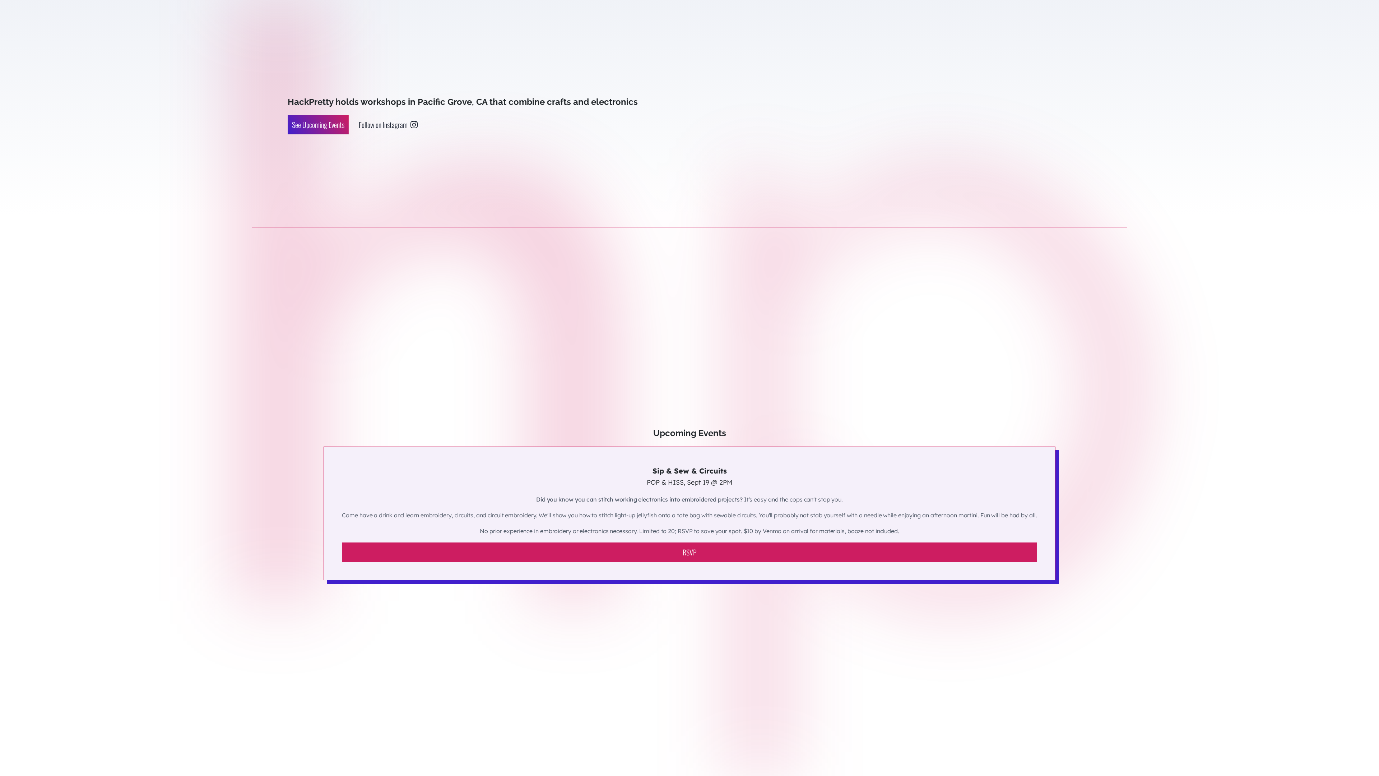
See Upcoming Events (318, 124)
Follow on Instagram (383, 124)
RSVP (690, 552)
